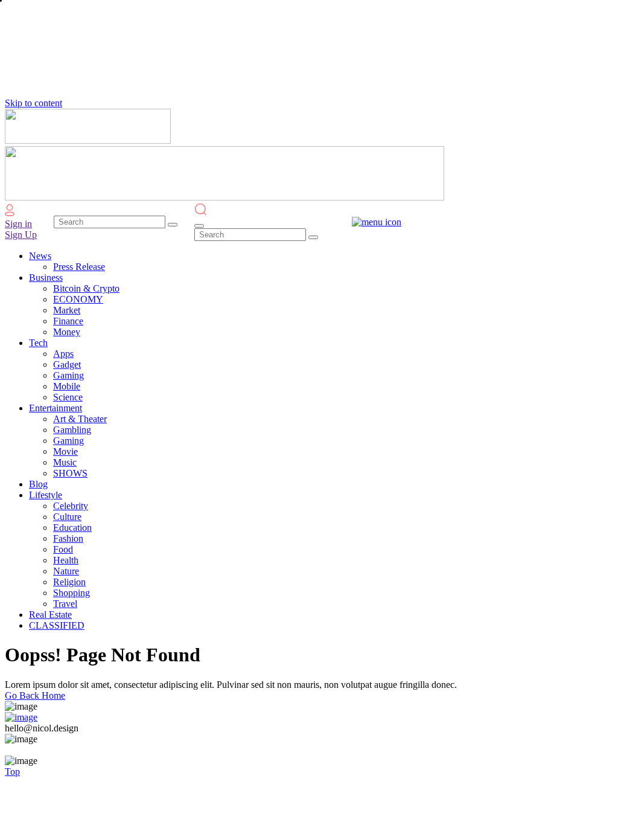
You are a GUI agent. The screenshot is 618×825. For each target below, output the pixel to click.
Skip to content (33, 103)
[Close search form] (199, 226)
